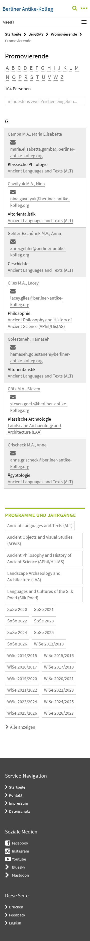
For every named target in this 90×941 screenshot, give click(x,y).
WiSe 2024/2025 (59, 701)
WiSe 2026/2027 (59, 713)
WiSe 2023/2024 (22, 701)
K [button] (64, 67)
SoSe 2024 (17, 632)
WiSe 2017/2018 (59, 667)
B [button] (13, 67)
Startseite (13, 34)
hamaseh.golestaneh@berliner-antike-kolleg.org (40, 357)
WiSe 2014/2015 (22, 655)
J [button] (59, 67)
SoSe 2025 (44, 632)
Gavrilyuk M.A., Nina (26, 183)
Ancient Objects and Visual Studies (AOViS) (39, 540)
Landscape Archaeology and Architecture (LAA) (34, 429)
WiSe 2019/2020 (22, 678)
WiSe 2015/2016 (59, 655)
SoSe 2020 (17, 609)
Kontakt (15, 795)
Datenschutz (19, 811)
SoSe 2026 (17, 644)
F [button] (37, 67)
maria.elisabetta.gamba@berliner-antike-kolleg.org (42, 152)
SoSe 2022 (17, 621)
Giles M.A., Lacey (23, 283)
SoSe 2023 (44, 621)
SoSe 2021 (44, 609)
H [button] (49, 67)
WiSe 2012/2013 (49, 644)
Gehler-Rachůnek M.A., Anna (34, 233)
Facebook (20, 842)
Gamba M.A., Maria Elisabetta (35, 134)
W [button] (56, 76)
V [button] (49, 76)
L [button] (70, 67)
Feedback (17, 914)
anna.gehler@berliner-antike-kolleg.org (38, 251)
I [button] (54, 67)
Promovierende (64, 34)
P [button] (20, 76)
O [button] (14, 76)
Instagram (20, 851)
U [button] (43, 76)
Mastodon (20, 875)
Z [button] (62, 76)
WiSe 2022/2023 (59, 690)
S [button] (31, 76)
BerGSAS (36, 34)
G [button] (42, 67)
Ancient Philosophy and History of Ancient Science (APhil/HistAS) (40, 323)
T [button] (37, 76)
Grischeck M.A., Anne (27, 445)
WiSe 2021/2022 (22, 690)
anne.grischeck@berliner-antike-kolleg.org (41, 463)
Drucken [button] (16, 906)
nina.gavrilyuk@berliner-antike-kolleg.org (40, 202)
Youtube (19, 859)
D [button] (25, 67)
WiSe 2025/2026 (22, 713)
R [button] (26, 76)
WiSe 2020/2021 (59, 678)
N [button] (7, 76)
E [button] (31, 67)
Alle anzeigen (22, 727)
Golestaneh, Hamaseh (29, 339)
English (15, 922)
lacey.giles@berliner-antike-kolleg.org (36, 301)
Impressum (18, 803)
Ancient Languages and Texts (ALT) (40, 171)
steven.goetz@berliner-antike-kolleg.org (39, 407)
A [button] (7, 67)
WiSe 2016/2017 (22, 667)
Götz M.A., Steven (24, 389)
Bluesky (18, 867)
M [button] (77, 67)
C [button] (19, 67)
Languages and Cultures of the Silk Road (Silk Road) (40, 594)
